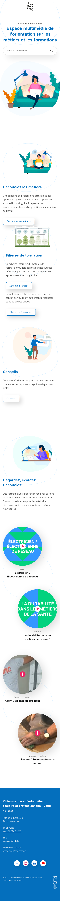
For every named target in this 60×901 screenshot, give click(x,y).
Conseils (11, 398)
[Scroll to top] (53, 894)
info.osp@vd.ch (11, 841)
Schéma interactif (18, 285)
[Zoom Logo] (30, 6)
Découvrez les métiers (19, 221)
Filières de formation (20, 312)
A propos (8, 810)
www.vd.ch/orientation (14, 851)
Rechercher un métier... (18, 50)
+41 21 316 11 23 (12, 831)
